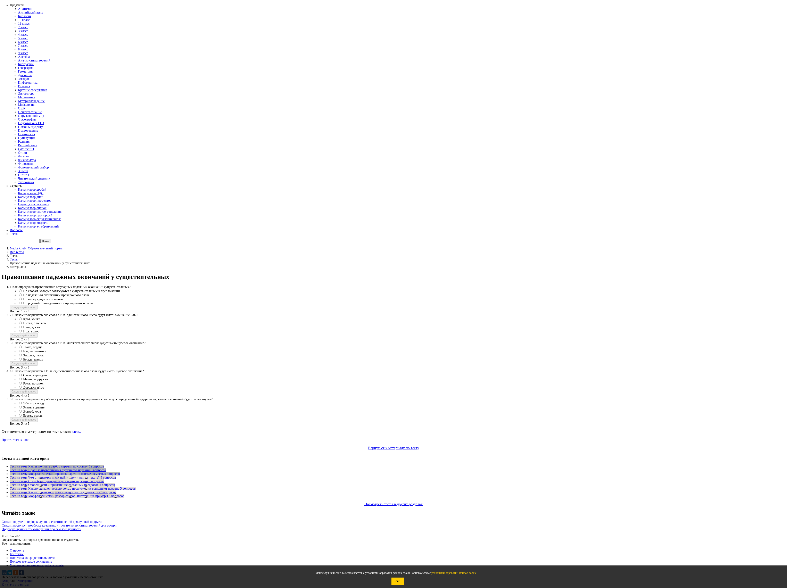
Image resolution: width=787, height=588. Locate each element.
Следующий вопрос (23, 307)
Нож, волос (31, 331)
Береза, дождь (32, 415)
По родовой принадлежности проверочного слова (58, 303)
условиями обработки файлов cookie (454, 572)
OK (398, 581)
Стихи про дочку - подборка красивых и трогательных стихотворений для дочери (59, 525)
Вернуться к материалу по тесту (393, 448)
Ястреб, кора (32, 411)
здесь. (76, 432)
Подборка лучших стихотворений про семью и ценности (41, 529)
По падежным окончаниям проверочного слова (56, 295)
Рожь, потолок (33, 383)
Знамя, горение (33, 407)
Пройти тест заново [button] (15, 439)
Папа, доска (31, 327)
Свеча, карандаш (35, 375)
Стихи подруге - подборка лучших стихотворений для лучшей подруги (52, 521)
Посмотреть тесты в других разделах (393, 504)
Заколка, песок (33, 355)
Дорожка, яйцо (33, 387)
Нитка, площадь (34, 323)
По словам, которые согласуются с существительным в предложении (71, 291)
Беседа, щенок (33, 359)
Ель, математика (34, 351)
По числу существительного (43, 299)
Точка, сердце (32, 347)
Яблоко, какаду (33, 403)
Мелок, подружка (35, 379)
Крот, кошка (31, 319)
